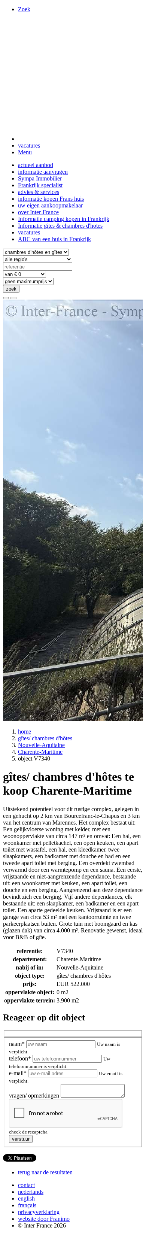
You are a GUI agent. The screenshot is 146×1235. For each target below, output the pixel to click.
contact (26, 1185)
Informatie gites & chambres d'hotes (60, 225)
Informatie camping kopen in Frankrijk (63, 219)
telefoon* (21, 1058)
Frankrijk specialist (40, 185)
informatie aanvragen (43, 172)
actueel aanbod (35, 165)
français (27, 1205)
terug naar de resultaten (45, 1172)
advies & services (38, 192)
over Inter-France (38, 212)
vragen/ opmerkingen (35, 1095)
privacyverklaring (39, 1212)
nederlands (30, 1192)
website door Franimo (44, 1219)
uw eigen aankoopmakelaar (50, 205)
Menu (25, 152)
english (26, 1198)
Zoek (24, 9)
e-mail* (18, 1073)
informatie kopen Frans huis (51, 198)
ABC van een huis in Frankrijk (54, 239)
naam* (17, 1044)
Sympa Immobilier (40, 178)
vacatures (29, 145)
